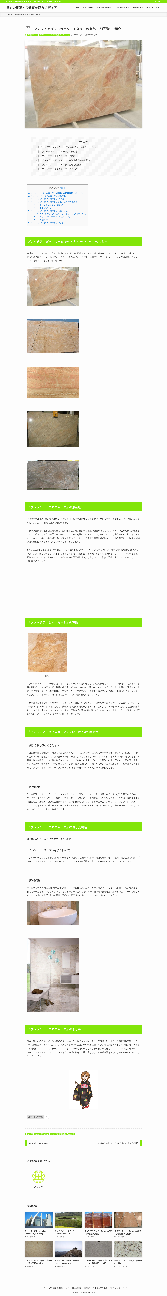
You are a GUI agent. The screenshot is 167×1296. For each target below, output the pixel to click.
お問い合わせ (115, 1288)
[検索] (159, 1)
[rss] (155, 1)
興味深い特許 (89, 1288)
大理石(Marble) (32, 35)
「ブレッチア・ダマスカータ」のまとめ (58, 169)
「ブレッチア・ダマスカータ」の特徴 (57, 156)
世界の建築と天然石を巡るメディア (31, 7)
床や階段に (41, 219)
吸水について (42, 208)
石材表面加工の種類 (55, 1288)
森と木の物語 (102, 1288)
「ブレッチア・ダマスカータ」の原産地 (58, 151)
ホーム (42, 1288)
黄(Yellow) (43, 35)
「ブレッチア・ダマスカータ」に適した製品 (61, 165)
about (125, 1288)
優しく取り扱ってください (48, 205)
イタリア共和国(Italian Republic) (58, 35)
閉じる (63, 188)
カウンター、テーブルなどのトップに (53, 216)
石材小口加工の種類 (73, 1288)
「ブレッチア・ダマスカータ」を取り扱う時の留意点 (65, 160)
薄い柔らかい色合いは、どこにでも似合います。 (62, 213)
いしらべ (38, 1186)
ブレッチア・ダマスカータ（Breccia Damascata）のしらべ (68, 147)
